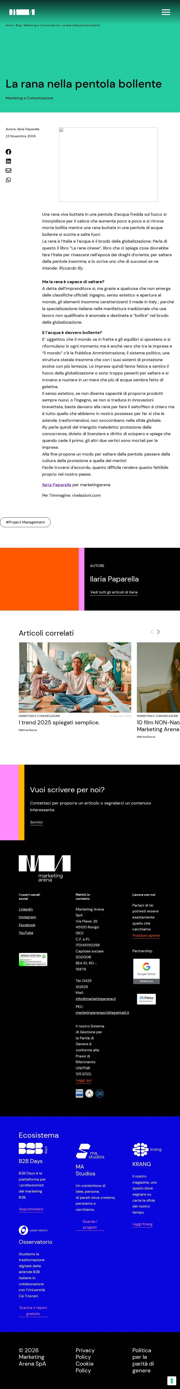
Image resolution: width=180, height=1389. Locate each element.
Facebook (27, 924)
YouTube (26, 932)
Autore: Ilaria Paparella (22, 129)
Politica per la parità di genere (143, 1360)
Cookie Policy (85, 1367)
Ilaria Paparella (56, 485)
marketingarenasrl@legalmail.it (102, 1012)
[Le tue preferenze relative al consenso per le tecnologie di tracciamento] (171, 1380)
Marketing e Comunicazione (42, 25)
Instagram (27, 917)
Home (9, 25)
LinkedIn (26, 909)
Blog (18, 25)
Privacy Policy (85, 1354)
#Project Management (25, 522)
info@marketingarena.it (96, 998)
